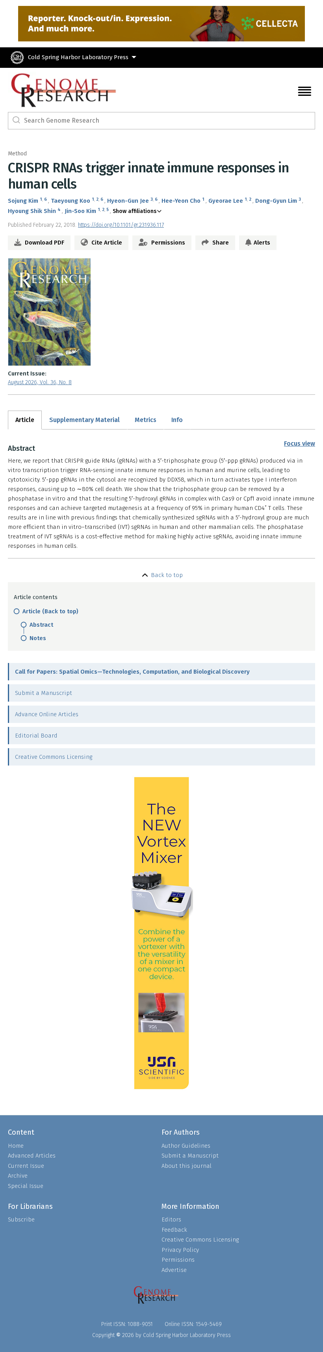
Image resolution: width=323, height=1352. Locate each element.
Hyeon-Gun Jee (128, 200)
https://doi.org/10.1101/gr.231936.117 (121, 225)
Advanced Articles (32, 1155)
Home (16, 1145)
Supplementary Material (84, 420)
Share (220, 242)
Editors (171, 1219)
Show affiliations (134, 211)
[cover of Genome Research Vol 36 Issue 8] (161, 312)
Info (177, 420)
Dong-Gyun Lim (276, 200)
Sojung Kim (23, 200)
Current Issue (26, 1165)
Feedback (174, 1229)
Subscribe (21, 1219)
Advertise (174, 1270)
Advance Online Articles (46, 714)
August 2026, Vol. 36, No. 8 (40, 382)
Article (24, 420)
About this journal (187, 1165)
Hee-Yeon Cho (181, 200)
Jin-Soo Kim (80, 211)
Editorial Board (36, 735)
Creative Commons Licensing (53, 756)
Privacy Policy (180, 1249)
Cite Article (106, 242)
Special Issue (25, 1186)
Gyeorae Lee (225, 200)
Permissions (167, 242)
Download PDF (43, 242)
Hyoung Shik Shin (32, 211)
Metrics (145, 420)
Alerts (262, 242)
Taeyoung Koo (70, 200)
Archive (18, 1175)
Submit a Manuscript (43, 693)
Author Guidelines (186, 1145)
